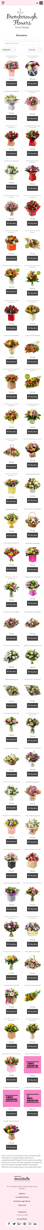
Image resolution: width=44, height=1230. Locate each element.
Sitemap (22, 1189)
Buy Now (12, 83)
